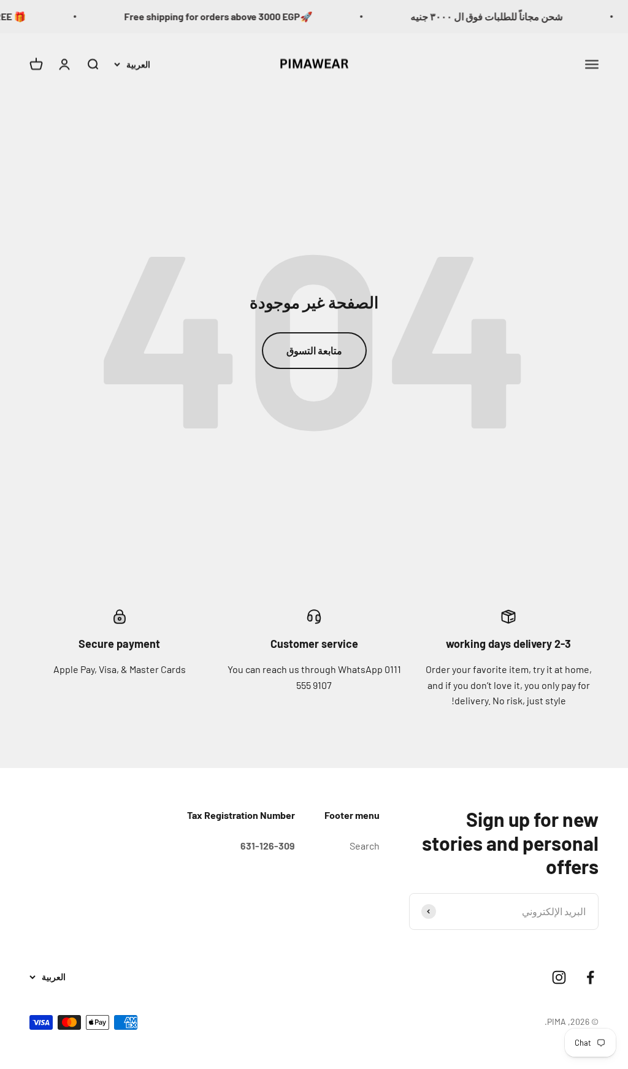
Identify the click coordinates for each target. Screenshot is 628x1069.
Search (365, 845)
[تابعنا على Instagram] (559, 977)
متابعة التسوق (314, 350)
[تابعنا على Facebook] (590, 977)
